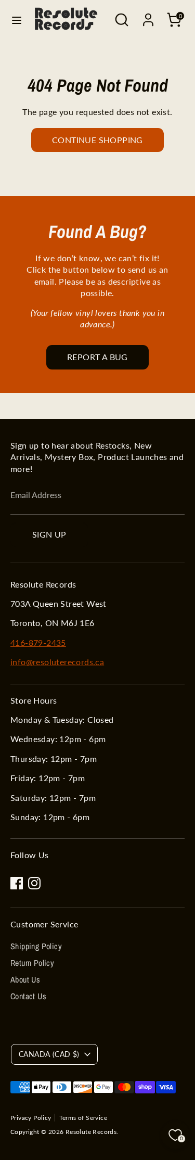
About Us (25, 979)
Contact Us (28, 996)
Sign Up (49, 534)
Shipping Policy (36, 946)
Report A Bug (97, 357)
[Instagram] (34, 883)
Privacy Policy (30, 1117)
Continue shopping (97, 140)
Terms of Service (83, 1117)
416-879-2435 (38, 642)
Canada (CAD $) (49, 1054)
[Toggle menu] (16, 20)
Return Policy (32, 962)
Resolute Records (91, 1132)
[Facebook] (16, 883)
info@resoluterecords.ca (57, 662)
